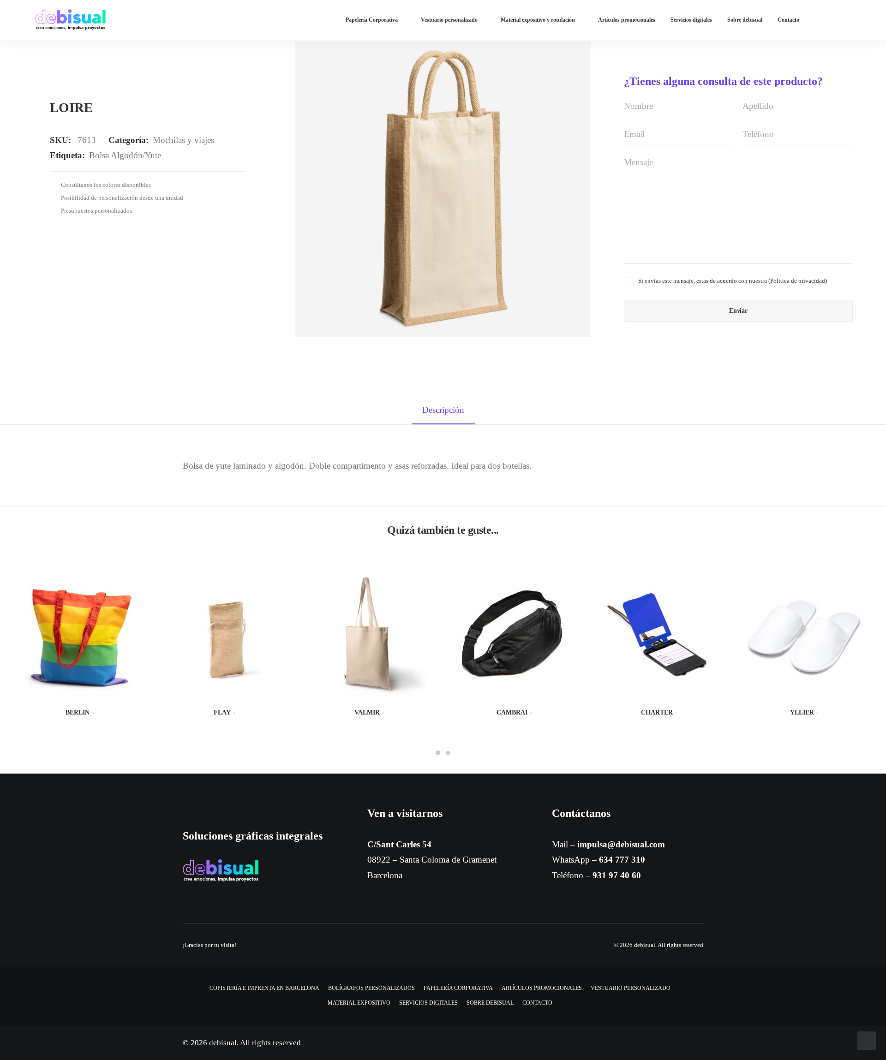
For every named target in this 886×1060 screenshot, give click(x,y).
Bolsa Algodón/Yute (125, 155)
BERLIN (78, 712)
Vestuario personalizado (449, 20)
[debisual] (70, 19)
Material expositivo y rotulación (538, 20)
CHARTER (657, 712)
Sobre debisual (744, 20)
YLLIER (802, 712)
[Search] (846, 20)
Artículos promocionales (626, 20)
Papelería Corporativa (372, 20)
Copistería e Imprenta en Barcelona (264, 988)
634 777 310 (622, 859)
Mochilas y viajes (183, 140)
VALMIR (367, 712)
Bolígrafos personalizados (371, 988)
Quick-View (134, 581)
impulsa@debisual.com (621, 844)
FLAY (222, 712)
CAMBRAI (512, 712)
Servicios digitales (691, 20)
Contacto (788, 20)
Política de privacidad (797, 280)
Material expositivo (359, 1003)
